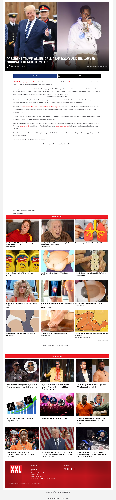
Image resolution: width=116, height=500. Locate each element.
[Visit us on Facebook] (75, 469)
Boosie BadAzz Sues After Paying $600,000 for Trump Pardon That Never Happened (20, 454)
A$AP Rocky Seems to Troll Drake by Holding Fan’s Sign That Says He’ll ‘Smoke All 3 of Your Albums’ (91, 454)
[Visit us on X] (68, 469)
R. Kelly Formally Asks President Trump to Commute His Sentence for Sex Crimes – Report (91, 420)
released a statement (62, 126)
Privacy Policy (34, 474)
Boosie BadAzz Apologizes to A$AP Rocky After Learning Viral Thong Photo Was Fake (22, 386)
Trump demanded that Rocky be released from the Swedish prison (40, 107)
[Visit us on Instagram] (65, 469)
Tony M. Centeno (14, 66)
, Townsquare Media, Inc (24, 483)
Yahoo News (29, 89)
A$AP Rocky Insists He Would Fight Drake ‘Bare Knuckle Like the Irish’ (91, 386)
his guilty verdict (25, 126)
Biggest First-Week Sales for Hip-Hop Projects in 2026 (20, 419)
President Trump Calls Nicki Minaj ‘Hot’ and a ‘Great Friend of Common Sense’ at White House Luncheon (57, 454)
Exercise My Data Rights (37, 476)
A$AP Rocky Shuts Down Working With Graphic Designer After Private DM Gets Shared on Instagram (55, 387)
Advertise (33, 471)
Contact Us (34, 469)
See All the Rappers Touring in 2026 (54, 418)
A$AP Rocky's (17, 82)
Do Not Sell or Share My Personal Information (43, 478)
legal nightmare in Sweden (30, 82)
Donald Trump (73, 82)
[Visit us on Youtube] (72, 469)
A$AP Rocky (24, 210)
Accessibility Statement (37, 473)
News (21, 213)
